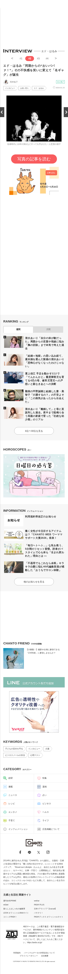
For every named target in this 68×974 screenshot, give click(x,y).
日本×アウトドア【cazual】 (45, 909)
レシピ (11, 803)
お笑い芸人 (24, 88)
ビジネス (46, 803)
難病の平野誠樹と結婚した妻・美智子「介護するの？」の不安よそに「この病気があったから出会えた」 (44, 396)
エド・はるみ (39, 88)
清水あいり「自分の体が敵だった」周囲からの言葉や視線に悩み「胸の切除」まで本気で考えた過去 (44, 343)
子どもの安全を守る (14, 749)
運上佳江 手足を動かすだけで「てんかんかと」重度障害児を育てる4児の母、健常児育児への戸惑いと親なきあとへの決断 (44, 378)
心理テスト (35, 755)
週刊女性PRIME (9, 901)
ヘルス (45, 812)
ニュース (12, 795)
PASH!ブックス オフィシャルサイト (48, 917)
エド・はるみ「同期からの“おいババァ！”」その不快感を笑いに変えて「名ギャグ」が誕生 (33, 70)
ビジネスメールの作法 (15, 755)
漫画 (44, 786)
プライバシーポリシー (29, 956)
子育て (11, 820)
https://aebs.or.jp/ (34, 942)
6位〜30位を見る (34, 431)
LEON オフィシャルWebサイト (16, 913)
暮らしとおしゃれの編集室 (14, 909)
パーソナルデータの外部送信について (39, 953)
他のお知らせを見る (34, 581)
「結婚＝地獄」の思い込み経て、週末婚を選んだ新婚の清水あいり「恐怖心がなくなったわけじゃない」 (44, 361)
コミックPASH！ (10, 917)
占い (44, 795)
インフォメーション (18, 829)
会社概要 (44, 956)
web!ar (36, 901)
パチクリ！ (38, 913)
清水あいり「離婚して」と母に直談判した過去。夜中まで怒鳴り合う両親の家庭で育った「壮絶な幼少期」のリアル (44, 414)
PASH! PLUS (39, 905)
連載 (10, 786)
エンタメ (60, 82)
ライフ (45, 820)
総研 (10, 778)
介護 (47, 749)
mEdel (5, 905)
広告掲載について (51, 829)
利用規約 (17, 953)
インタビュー (10, 88)
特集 (44, 778)
